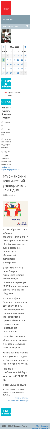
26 (25, 69)
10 (18, 60)
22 (11, 69)
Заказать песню (10, 26)
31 (18, 73)
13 (3, 64)
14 (7, 64)
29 (11, 73)
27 (3, 55)
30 (14, 73)
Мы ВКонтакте (42, 426)
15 (11, 64)
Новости (7, 19)
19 (25, 64)
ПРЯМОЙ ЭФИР (6, 41)
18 (22, 64)
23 (14, 69)
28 (7, 55)
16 (14, 64)
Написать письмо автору (17, 401)
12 (25, 60)
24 (18, 69)
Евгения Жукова (21, 398)
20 (3, 69)
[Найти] (27, 27)
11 (22, 60)
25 (22, 69)
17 (18, 64)
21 (7, 69)
